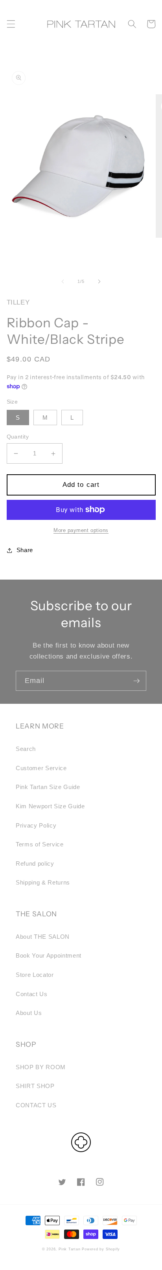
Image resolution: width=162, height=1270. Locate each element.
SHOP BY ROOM (41, 1067)
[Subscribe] (136, 681)
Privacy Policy (36, 825)
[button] (10, 24)
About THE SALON (43, 936)
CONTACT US (36, 1105)
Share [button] (25, 550)
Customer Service (41, 768)
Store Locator (35, 974)
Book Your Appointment (48, 955)
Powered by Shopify (101, 1249)
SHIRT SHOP (35, 1086)
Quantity (18, 436)
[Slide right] (99, 281)
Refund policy (35, 863)
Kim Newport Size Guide (50, 806)
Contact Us (32, 994)
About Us (29, 1012)
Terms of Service (40, 844)
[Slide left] (63, 281)
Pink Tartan (69, 1249)
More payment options (81, 530)
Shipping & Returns (43, 882)
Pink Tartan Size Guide (48, 787)
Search (26, 748)
